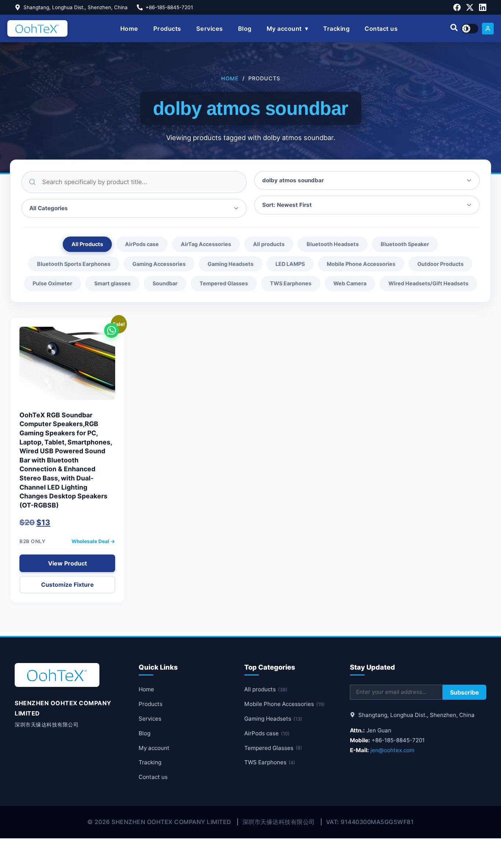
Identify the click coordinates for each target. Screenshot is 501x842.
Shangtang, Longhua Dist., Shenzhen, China (75, 7)
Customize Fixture (67, 584)
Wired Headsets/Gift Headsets (428, 283)
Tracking (336, 28)
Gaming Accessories (159, 264)
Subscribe (464, 692)
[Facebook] (457, 7)
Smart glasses (112, 283)
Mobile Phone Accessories (361, 264)
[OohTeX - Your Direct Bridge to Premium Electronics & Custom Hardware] (37, 28)
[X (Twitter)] (469, 7)
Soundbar (165, 283)
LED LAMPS (290, 264)
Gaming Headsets (230, 264)
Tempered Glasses (224, 283)
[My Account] (488, 28)
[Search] (454, 28)
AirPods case (142, 244)
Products (167, 28)
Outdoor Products (440, 264)
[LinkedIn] (482, 7)
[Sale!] (67, 367)
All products (269, 244)
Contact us (381, 28)
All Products (87, 244)
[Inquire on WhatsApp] (111, 330)
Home (129, 28)
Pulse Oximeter (52, 283)
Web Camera (349, 283)
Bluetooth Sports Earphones (73, 264)
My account (284, 28)
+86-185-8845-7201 (169, 7)
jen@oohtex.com (392, 750)
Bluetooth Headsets (333, 244)
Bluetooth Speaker (405, 244)
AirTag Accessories (206, 244)
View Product (67, 563)
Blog (245, 28)
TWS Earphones (290, 283)
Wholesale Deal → (93, 541)
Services (209, 28)
